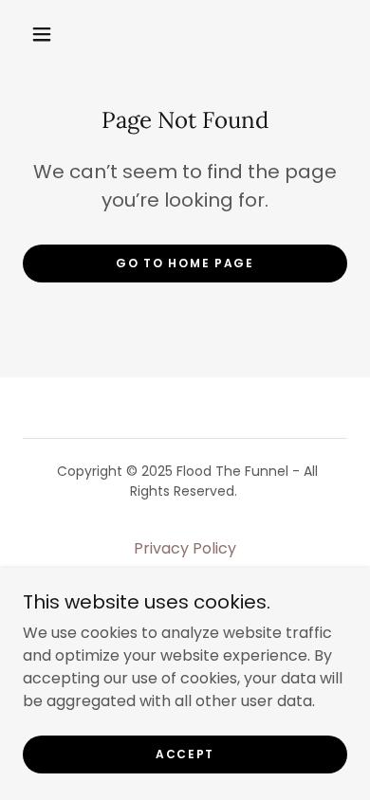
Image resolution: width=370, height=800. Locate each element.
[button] (42, 34)
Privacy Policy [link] (185, 548)
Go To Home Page (185, 263)
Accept (185, 754)
